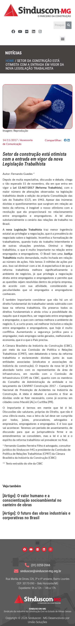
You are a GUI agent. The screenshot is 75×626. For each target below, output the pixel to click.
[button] (62, 39)
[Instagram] (40, 31)
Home (10, 61)
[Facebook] (13, 31)
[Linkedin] (33, 31)
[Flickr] (26, 31)
